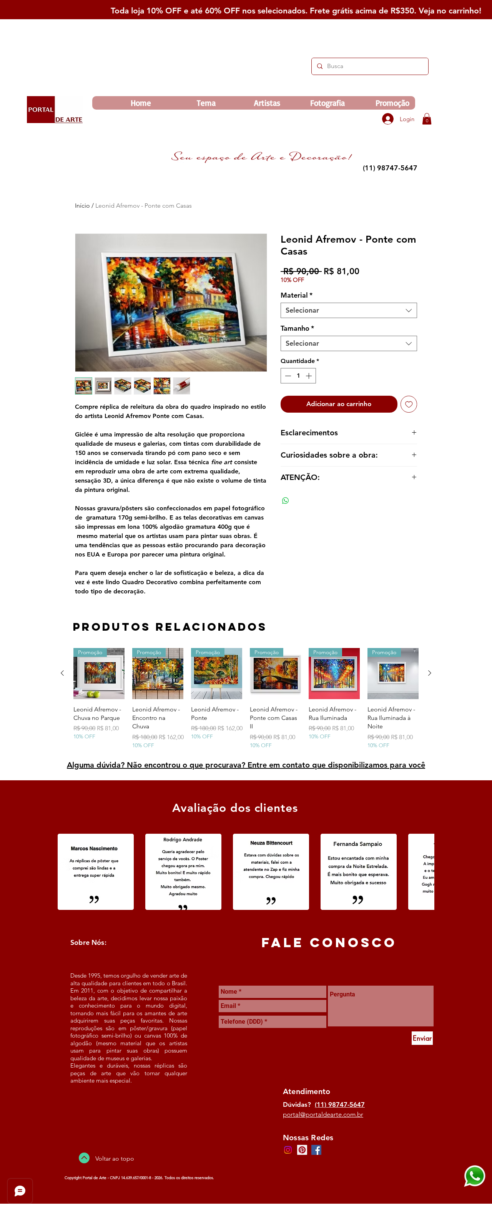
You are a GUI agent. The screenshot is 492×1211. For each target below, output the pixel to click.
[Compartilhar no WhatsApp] (285, 500)
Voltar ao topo (114, 1158)
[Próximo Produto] (429, 673)
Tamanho (297, 328)
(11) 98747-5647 (340, 1104)
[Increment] (309, 375)
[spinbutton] (298, 375)
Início (82, 205)
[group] (246, 699)
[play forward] (424, 872)
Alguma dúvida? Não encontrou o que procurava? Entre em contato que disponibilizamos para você (246, 765)
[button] (427, 119)
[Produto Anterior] (62, 673)
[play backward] (67, 872)
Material (296, 295)
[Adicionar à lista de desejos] (409, 404)
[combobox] (349, 310)
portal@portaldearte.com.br (323, 1114)
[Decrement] (287, 375)
